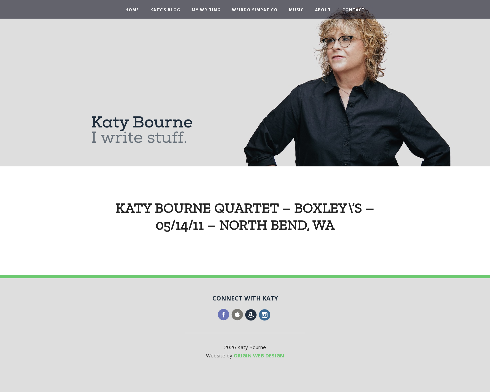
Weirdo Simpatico (255, 10)
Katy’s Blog (165, 10)
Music (296, 10)
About (323, 10)
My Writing (206, 10)
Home (132, 10)
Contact (353, 10)
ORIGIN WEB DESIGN (259, 355)
